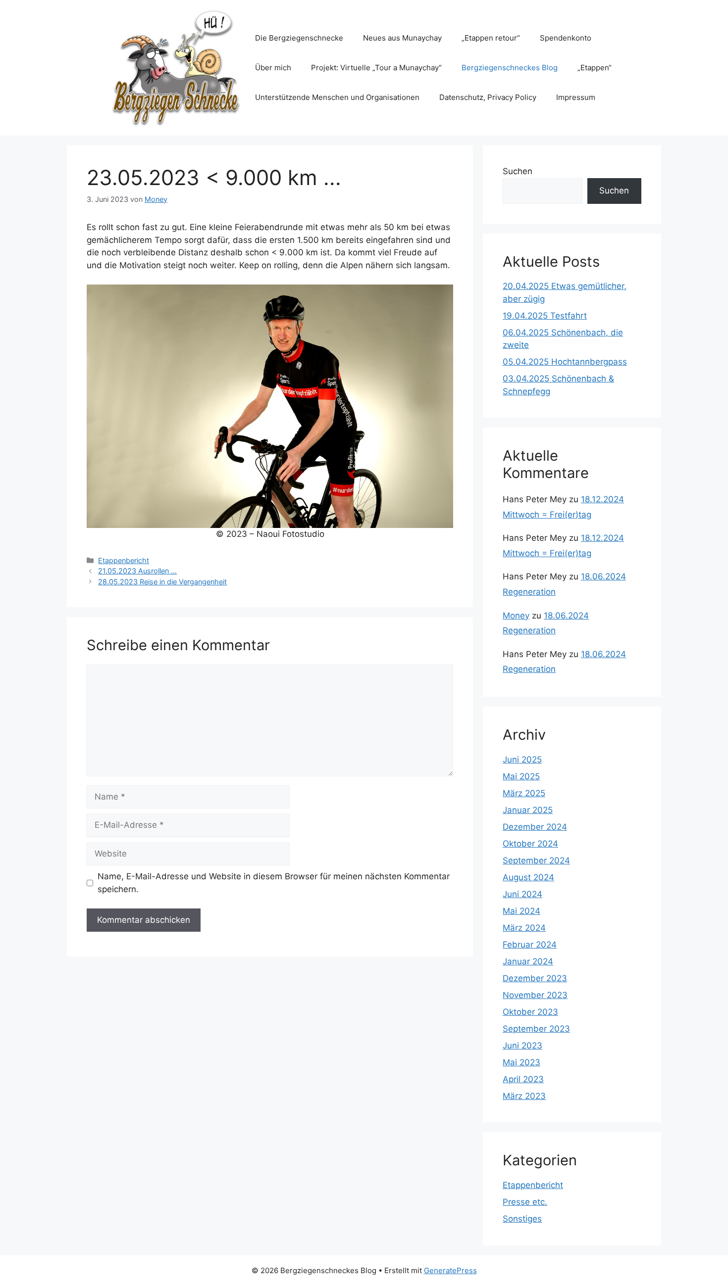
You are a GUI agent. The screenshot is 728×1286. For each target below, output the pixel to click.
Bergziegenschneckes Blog (510, 67)
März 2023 (524, 1096)
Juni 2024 (522, 894)
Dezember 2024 (535, 827)
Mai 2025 (521, 776)
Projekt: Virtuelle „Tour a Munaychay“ (376, 67)
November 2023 (535, 995)
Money (516, 615)
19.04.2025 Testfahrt (545, 316)
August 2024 (528, 877)
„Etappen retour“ (491, 38)
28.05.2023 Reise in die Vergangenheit (162, 581)
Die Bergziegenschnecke (299, 38)
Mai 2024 (521, 911)
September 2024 (536, 860)
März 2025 (524, 793)
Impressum (575, 97)
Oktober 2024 (530, 844)
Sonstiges (522, 1219)
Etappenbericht (123, 560)
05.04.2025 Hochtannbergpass (565, 362)
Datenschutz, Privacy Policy (487, 97)
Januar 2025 (528, 810)
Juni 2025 (522, 759)
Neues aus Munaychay (402, 38)
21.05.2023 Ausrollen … (137, 571)
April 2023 (523, 1079)
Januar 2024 (528, 961)
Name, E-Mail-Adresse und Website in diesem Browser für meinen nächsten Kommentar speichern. (274, 882)
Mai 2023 (521, 1062)
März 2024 (524, 928)
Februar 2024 (530, 945)
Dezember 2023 (535, 978)
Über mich (273, 67)
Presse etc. (525, 1202)
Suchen (517, 171)
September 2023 (536, 1029)
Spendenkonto (565, 38)
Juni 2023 (522, 1045)
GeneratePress (450, 1270)
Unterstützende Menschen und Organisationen (337, 97)
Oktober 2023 (530, 1012)
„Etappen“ (594, 67)
